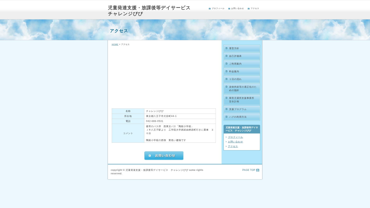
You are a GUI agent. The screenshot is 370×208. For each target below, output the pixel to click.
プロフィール (218, 8)
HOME (115, 44)
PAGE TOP (248, 170)
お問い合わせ (237, 8)
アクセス (255, 8)
